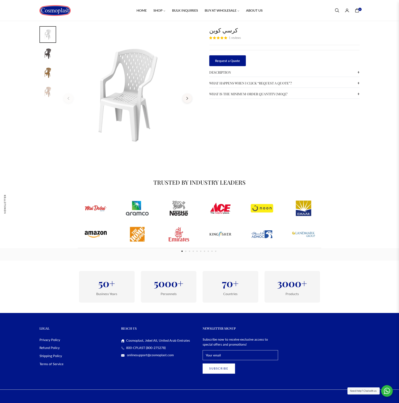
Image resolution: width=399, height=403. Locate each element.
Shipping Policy (50, 356)
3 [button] (189, 251)
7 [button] (204, 251)
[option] (127, 95)
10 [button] (215, 251)
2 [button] (185, 251)
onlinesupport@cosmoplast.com (150, 355)
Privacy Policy (49, 340)
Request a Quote (227, 61)
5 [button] (197, 251)
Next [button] (187, 98)
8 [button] (208, 251)
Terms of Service (51, 364)
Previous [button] (68, 98)
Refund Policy (49, 348)
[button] (337, 10)
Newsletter (4, 204)
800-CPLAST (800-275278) (145, 348)
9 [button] (212, 251)
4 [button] (193, 251)
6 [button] (200, 251)
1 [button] (182, 251)
